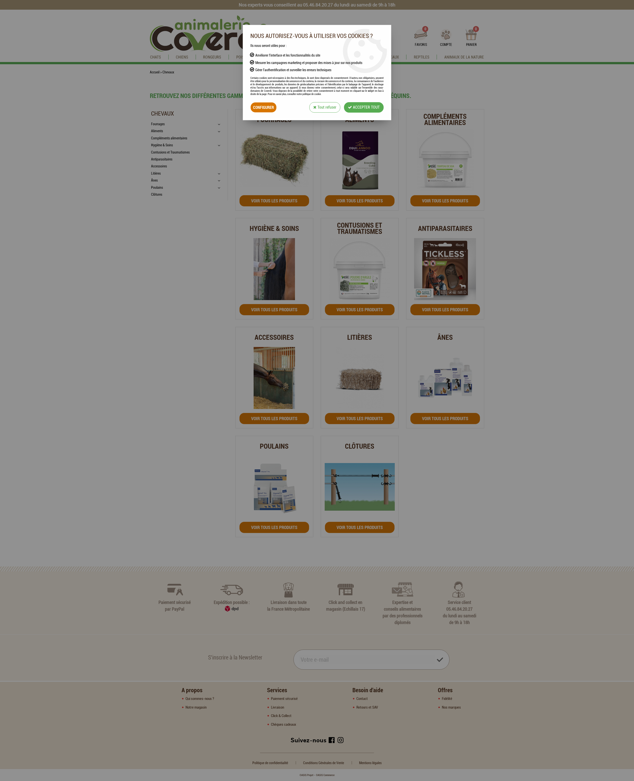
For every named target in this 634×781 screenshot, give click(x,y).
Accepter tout (366, 107)
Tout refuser (326, 107)
